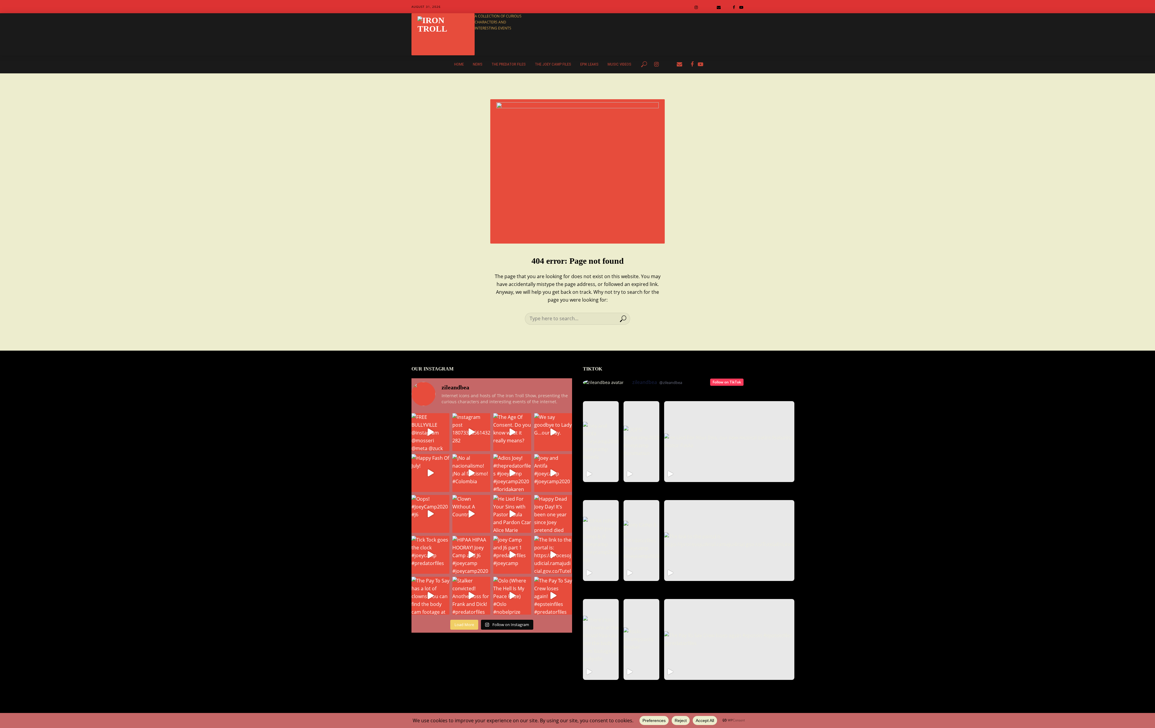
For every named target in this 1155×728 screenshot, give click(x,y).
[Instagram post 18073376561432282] (471, 432)
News (477, 64)
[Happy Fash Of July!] (430, 473)
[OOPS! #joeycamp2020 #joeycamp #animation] (641, 441)
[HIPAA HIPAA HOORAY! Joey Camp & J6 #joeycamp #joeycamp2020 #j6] (601, 540)
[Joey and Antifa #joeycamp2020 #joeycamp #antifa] (601, 441)
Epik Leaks (589, 64)
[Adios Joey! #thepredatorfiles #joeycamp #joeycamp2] (512, 473)
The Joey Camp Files (553, 64)
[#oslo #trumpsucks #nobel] (641, 639)
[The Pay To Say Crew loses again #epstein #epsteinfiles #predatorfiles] (729, 639)
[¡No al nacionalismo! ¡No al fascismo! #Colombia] (471, 473)
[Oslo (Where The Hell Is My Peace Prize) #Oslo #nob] (512, 596)
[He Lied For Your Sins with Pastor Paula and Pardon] (512, 514)
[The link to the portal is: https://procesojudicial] (553, 555)
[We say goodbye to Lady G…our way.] (553, 432)
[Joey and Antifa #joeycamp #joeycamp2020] (553, 473)
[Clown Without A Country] (471, 514)
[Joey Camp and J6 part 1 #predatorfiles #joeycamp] (512, 555)
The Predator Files (508, 64)
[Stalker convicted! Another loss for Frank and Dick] (471, 596)
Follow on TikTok (727, 382)
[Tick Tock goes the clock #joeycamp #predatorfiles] (430, 555)
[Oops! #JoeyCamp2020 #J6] (430, 514)
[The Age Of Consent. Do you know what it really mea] (512, 432)
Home (459, 64)
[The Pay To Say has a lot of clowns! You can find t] (430, 596)
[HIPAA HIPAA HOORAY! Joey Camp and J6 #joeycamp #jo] (471, 555)
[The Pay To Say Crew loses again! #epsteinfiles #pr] (553, 596)
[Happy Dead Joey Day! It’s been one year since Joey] (553, 514)
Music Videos (619, 64)
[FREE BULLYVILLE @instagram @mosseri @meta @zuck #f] (430, 432)
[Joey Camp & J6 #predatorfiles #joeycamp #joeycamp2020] (641, 540)
